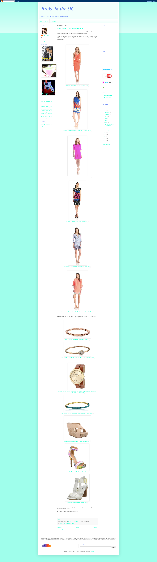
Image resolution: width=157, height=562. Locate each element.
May (106, 120)
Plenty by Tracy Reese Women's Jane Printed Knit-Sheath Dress (77, 130)
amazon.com (62, 523)
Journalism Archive (106, 144)
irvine (50, 107)
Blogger (92, 551)
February (107, 129)
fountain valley (49, 105)
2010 (105, 140)
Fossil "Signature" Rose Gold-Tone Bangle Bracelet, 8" (77, 339)
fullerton (43, 106)
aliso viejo (43, 101)
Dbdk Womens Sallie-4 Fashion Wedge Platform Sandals (76, 441)
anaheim (48, 101)
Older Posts (95, 527)
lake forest (43, 110)
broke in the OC (46, 35)
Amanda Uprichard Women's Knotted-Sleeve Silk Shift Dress (76, 177)
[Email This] (82, 521)
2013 (105, 134)
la (44, 124)
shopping (69, 523)
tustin (45, 118)
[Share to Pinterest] (88, 521)
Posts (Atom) (64, 529)
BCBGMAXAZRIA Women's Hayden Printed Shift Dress (77, 266)
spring (73, 523)
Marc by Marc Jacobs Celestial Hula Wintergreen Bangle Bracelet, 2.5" (77, 413)
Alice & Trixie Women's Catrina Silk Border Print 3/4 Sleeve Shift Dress (77, 311)
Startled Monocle (107, 100)
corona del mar (44, 103)
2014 (105, 132)
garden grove (49, 106)
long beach (48, 124)
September (107, 114)
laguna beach (44, 109)
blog (41, 21)
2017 (105, 107)
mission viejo (44, 112)
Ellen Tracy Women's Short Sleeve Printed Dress (76, 221)
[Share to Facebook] (87, 521)
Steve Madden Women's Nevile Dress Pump (77, 502)
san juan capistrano (48, 114)
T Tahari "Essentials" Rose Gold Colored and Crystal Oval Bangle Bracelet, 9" (77, 357)
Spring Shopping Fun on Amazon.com (70, 28)
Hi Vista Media (107, 97)
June (106, 118)
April (106, 122)
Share (58, 519)
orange (46, 113)
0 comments (76, 521)
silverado (42, 118)
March (106, 128)
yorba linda (48, 118)
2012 (105, 136)
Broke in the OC (57, 8)
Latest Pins (105, 89)
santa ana (44, 116)
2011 (105, 138)
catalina (42, 124)
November (107, 112)
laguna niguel (49, 109)
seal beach (50, 116)
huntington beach (44, 107)
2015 (105, 110)
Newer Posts (59, 527)
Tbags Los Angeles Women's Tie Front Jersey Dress (76, 85)
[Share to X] (85, 521)
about (46, 21)
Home (77, 527)
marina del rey (49, 110)
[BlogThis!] (83, 521)
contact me (54, 21)
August (106, 116)
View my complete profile (46, 41)
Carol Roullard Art (108, 95)
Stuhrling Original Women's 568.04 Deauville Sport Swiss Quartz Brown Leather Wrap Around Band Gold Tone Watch (77, 391)
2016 (105, 108)
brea (51, 101)
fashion (66, 523)
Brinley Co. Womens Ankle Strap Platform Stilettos (77, 471)
